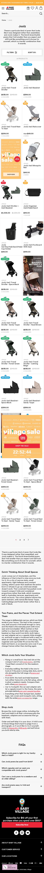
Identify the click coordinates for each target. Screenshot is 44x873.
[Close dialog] (40, 416)
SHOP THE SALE (21, 446)
